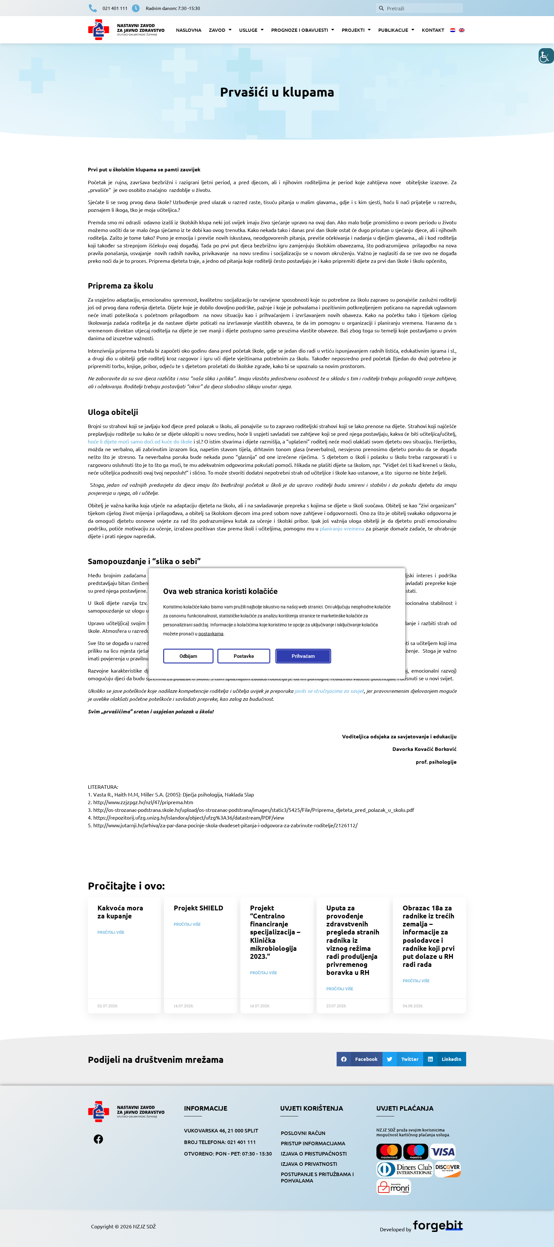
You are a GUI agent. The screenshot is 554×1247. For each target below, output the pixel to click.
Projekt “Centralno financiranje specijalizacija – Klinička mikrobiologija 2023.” (275, 931)
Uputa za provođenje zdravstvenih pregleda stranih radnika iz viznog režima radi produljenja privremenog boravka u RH (352, 940)
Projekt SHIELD (198, 907)
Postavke (244, 656)
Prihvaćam (303, 656)
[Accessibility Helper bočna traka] (546, 56)
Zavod (217, 30)
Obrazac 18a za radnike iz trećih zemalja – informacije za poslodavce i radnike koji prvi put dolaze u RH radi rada (429, 935)
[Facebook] (98, 1139)
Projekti (353, 30)
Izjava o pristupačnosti (314, 1153)
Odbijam (188, 656)
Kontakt (433, 30)
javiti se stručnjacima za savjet (329, 690)
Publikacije (393, 30)
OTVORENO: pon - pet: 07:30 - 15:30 (228, 1153)
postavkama (210, 633)
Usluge (248, 30)
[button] (360, 1059)
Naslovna (188, 30)
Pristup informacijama (313, 1143)
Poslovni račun (303, 1132)
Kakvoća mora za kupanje (120, 911)
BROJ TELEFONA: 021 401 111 (220, 1141)
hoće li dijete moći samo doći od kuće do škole (140, 441)
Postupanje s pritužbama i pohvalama (317, 1177)
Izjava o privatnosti (309, 1163)
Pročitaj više (110, 932)
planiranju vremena (342, 528)
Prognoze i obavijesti (299, 30)
